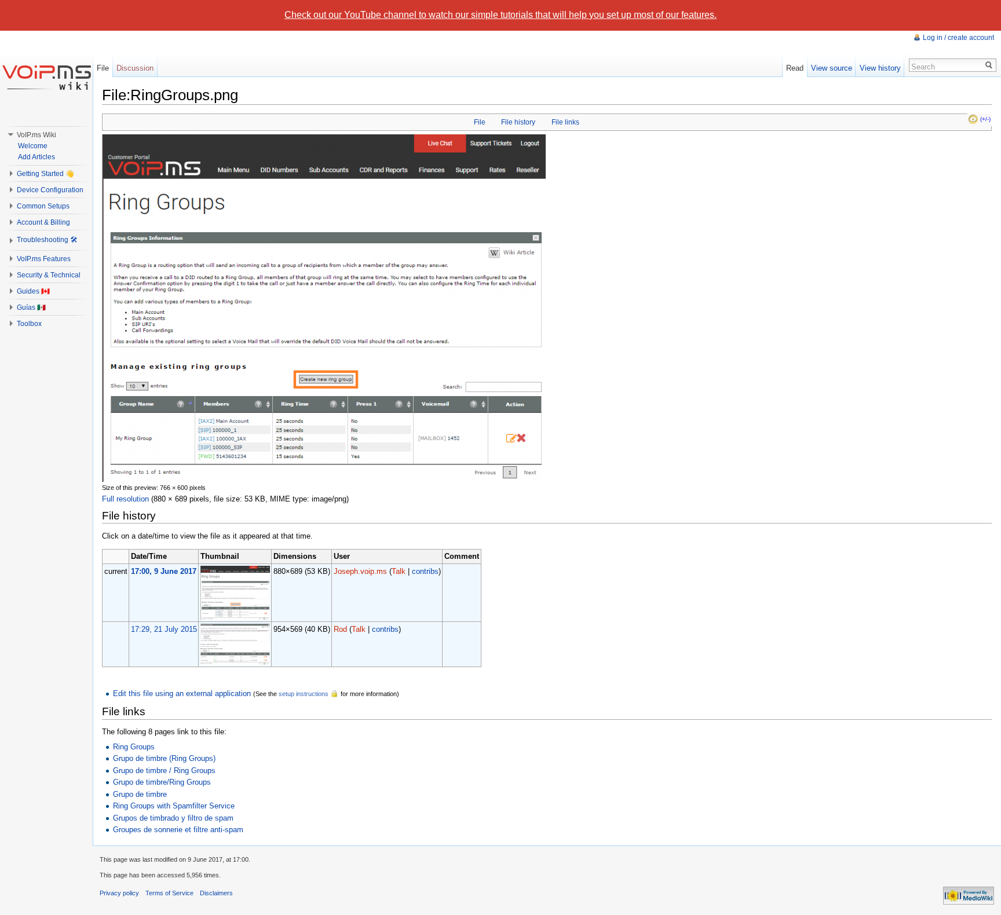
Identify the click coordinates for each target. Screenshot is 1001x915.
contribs (425, 571)
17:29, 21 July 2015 (164, 629)
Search (923, 67)
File (479, 122)
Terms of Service (169, 893)
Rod (340, 629)
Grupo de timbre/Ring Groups (162, 782)
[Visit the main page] (46, 77)
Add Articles (36, 157)
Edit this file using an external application (182, 693)
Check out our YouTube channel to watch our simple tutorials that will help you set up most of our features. (500, 15)
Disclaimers (216, 893)
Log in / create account (958, 38)
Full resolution (125, 499)
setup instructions (303, 693)
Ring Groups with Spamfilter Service (174, 805)
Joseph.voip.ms (360, 571)
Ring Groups (134, 746)
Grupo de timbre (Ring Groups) (164, 758)
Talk (398, 571)
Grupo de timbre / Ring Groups (164, 770)
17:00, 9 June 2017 (163, 571)
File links (565, 122)
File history (518, 122)
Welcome (33, 146)
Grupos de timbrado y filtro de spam (173, 818)
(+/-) (985, 119)
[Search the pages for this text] (989, 65)
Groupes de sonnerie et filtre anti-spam (178, 829)
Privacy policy (119, 893)
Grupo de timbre (140, 794)
